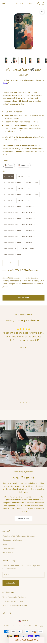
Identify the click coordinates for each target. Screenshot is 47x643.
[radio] (9, 165)
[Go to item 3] (22, 60)
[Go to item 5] (38, 60)
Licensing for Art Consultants (14, 601)
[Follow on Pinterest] (10, 613)
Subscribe (10, 583)
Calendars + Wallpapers (12, 540)
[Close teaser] (8, 636)
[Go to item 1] (6, 60)
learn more (23, 518)
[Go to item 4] (30, 60)
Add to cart (23, 298)
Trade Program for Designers (14, 597)
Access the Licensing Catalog (15, 605)
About (5, 544)
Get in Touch (8, 552)
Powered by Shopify (36, 626)
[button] (26, 640)
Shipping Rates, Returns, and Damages (19, 536)
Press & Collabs (9, 548)
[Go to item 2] (14, 60)
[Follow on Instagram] (4, 613)
